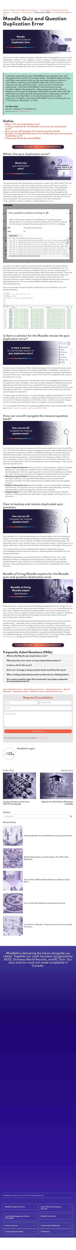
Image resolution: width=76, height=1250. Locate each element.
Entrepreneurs (8, 1023)
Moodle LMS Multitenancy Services (15, 1092)
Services (6, 1014)
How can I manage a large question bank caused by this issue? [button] (36, 670)
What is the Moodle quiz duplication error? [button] (27, 656)
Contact (5, 1030)
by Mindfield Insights (61, 12)
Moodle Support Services (11, 1099)
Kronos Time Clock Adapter (12, 1134)
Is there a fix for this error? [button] (19, 665)
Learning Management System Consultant (17, 1107)
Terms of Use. (42, 738)
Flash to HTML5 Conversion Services (15, 1057)
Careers (5, 1028)
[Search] (71, 816)
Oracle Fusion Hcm (9, 1146)
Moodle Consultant (9, 1104)
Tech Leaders (7, 1021)
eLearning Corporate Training (13, 1045)
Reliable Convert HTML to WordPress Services (18, 1047)
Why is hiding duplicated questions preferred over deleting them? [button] (38, 675)
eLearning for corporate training (53, 10)
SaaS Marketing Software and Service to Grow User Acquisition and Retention (29, 1074)
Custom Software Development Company (17, 1077)
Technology (27, 12)
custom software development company (20, 10)
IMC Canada (7, 1118)
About (5, 1011)
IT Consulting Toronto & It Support (14, 1050)
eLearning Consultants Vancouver (14, 1116)
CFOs (5, 1018)
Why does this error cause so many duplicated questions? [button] (34, 661)
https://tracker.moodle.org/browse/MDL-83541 (27, 408)
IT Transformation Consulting (12, 1052)
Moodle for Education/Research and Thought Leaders (21, 1097)
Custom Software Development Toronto (16, 1040)
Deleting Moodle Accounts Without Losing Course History (48, 836)
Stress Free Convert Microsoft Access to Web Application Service (24, 1069)
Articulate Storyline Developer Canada (16, 1121)
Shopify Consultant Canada (12, 1136)
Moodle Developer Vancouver (13, 1109)
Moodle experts (51, 608)
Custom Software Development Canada (16, 1038)
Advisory (6, 1016)
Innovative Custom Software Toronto (15, 1042)
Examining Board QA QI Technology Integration (19, 1123)
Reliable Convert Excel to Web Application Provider (20, 1067)
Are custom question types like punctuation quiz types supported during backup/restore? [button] (37, 680)
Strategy (15, 12)
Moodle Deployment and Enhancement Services (19, 1090)
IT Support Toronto (9, 1054)
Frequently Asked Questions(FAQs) (23, 138)
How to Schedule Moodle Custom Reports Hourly (44, 903)
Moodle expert (20, 628)
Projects (5, 1026)
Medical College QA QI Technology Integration (19, 1095)
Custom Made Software (11, 1072)
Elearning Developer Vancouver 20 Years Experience (21, 1114)
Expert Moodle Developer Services (15, 1102)
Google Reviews (24, 111)
